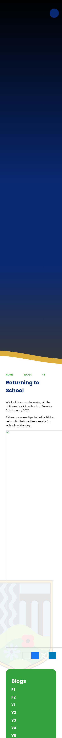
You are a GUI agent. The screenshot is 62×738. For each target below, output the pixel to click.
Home (9, 374)
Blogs (27, 374)
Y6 (43, 374)
